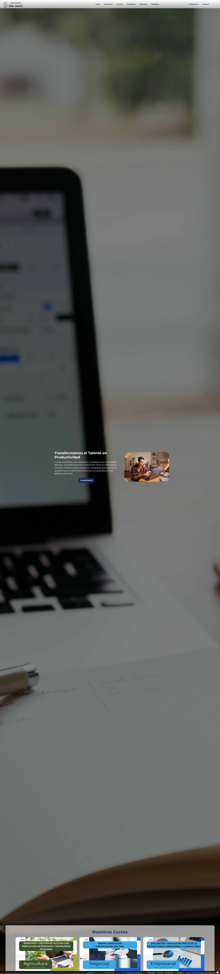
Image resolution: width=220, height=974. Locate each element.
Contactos (131, 4)
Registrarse (193, 4)
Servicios (143, 4)
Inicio (98, 4)
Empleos (155, 4)
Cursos (119, 4)
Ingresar (206, 4)
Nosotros (108, 4)
